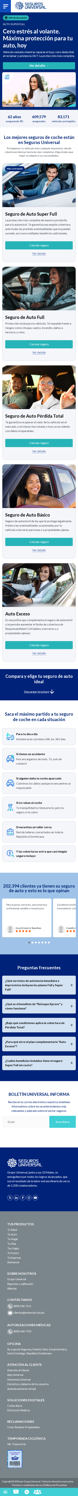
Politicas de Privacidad (55, 1485)
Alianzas (12, 1288)
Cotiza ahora (14, 1405)
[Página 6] (45, 942)
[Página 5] (42, 942)
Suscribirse (62, 1121)
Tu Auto (12, 1234)
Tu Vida (11, 1243)
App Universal (15, 1374)
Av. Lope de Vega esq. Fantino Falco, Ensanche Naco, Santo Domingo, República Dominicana (37, 1351)
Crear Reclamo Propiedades (23, 1427)
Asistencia (13, 1262)
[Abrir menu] (6, 6)
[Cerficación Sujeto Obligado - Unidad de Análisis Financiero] (14, 1458)
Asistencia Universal (18, 1379)
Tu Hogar (12, 1239)
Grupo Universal (16, 1279)
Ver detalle (39, 253)
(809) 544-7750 (22, 1331)
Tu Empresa (14, 1257)
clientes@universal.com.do (28, 1312)
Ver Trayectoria (16, 1444)
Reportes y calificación (20, 1283)
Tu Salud (12, 1229)
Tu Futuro (13, 1253)
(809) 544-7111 (22, 1306)
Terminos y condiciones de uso (26, 1485)
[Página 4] (39, 942)
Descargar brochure (36, 691)
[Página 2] (32, 942)
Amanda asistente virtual (21, 1388)
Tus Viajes (13, 1248)
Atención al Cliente (18, 1370)
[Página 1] (29, 942)
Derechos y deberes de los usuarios (28, 1384)
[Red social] (10, 1197)
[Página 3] (36, 942)
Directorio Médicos (18, 1410)
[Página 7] (49, 942)
